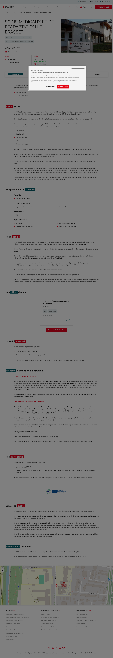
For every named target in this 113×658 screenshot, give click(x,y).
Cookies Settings (50, 86)
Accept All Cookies (63, 86)
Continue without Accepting (78, 68)
